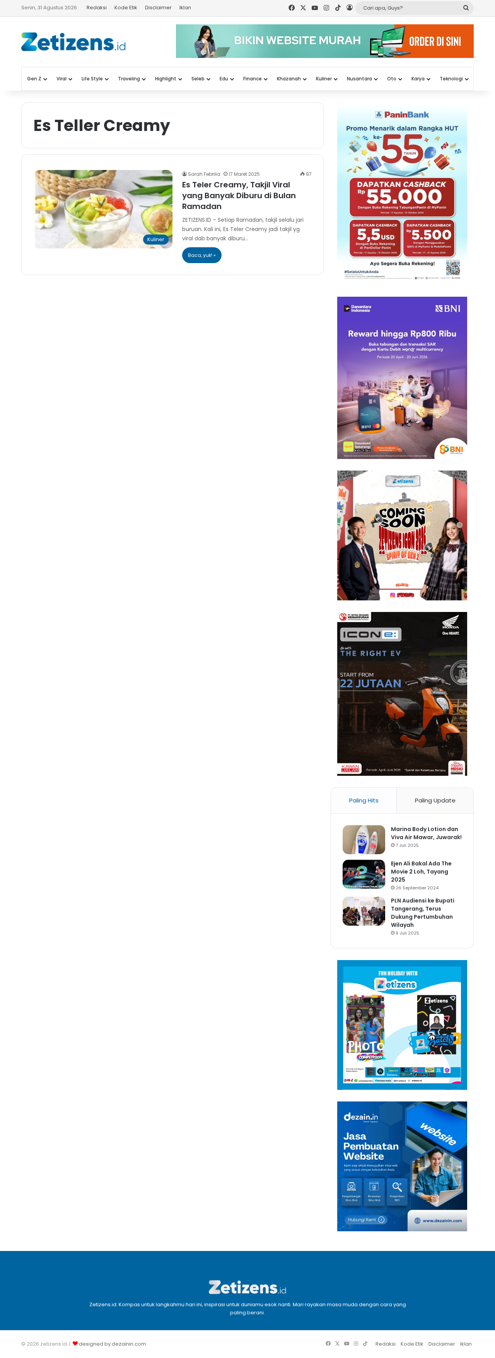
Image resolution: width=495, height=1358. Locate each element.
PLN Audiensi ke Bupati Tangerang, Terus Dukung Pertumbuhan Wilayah (422, 913)
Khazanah (289, 78)
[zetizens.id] (73, 41)
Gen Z (34, 78)
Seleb (198, 78)
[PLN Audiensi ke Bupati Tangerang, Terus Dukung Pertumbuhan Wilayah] (364, 911)
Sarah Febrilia (204, 174)
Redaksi (97, 7)
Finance (252, 78)
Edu (224, 78)
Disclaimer (158, 7)
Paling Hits (364, 800)
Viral (61, 78)
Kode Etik (125, 7)
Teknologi (451, 78)
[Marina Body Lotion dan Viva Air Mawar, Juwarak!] (364, 839)
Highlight (165, 78)
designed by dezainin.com (112, 1344)
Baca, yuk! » (202, 255)
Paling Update (435, 800)
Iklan (185, 7)
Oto (391, 78)
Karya (418, 78)
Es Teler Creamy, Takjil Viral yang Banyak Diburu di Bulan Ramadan (239, 195)
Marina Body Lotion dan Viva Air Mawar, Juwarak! (426, 833)
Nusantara (359, 78)
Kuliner (324, 78)
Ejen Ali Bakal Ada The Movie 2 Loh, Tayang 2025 (421, 872)
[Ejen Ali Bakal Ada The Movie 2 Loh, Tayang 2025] (364, 874)
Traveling (129, 78)
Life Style (92, 78)
